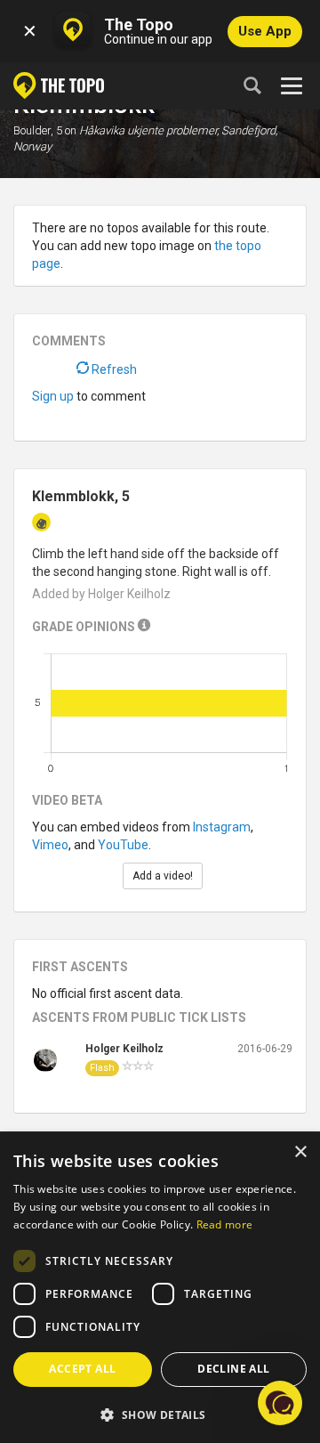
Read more (224, 1224)
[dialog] (160, 1288)
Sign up (53, 396)
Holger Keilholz (124, 1048)
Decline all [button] (233, 1368)
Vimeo (50, 845)
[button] (160, 1414)
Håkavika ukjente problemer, (149, 130)
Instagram (222, 827)
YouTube (123, 845)
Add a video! (162, 876)
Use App (265, 31)
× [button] (300, 1152)
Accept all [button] (82, 1368)
